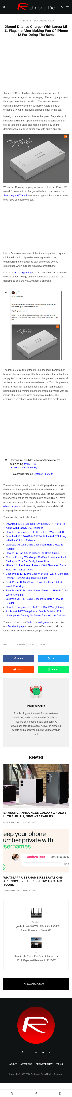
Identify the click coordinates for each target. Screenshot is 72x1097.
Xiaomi (43, 645)
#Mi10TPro (30, 463)
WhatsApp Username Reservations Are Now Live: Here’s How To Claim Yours (33, 881)
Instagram (43, 622)
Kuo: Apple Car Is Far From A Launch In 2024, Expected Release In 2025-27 (36, 956)
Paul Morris (24, 21)
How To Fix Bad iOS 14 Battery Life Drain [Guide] (32, 553)
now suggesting (22, 272)
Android (21, 645)
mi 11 (33, 645)
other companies (12, 506)
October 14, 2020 (43, 473)
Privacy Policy (44, 1064)
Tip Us (59, 1064)
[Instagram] (35, 1052)
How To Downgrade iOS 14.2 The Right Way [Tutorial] (35, 607)
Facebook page (16, 626)
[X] (28, 1052)
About (13, 1064)
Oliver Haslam (11, 822)
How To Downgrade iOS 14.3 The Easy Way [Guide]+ (35, 532)
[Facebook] (22, 1052)
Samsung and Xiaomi (15, 195)
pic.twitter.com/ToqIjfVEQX (24, 467)
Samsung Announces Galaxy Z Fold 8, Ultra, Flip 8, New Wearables (35, 814)
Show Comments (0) (34, 984)
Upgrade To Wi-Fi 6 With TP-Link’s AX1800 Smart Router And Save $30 (36, 926)
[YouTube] (42, 1052)
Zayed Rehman (11, 890)
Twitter (29, 622)
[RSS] (49, 1052)
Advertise (26, 1064)
